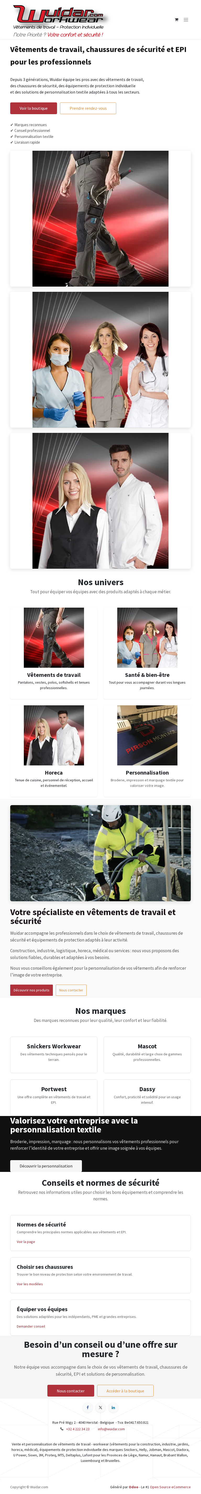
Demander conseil (31, 1326)
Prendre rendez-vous (88, 108)
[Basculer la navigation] (186, 20)
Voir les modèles (30, 1284)
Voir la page (26, 1241)
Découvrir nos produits (31, 990)
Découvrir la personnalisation (46, 1166)
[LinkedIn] (113, 1407)
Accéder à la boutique (125, 1390)
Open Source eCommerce (170, 1487)
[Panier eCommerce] (176, 19)
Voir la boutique (34, 108)
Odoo (134, 1487)
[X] (100, 1407)
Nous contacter (71, 990)
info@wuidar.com (111, 1429)
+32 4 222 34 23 (78, 1429)
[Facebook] (87, 1407)
